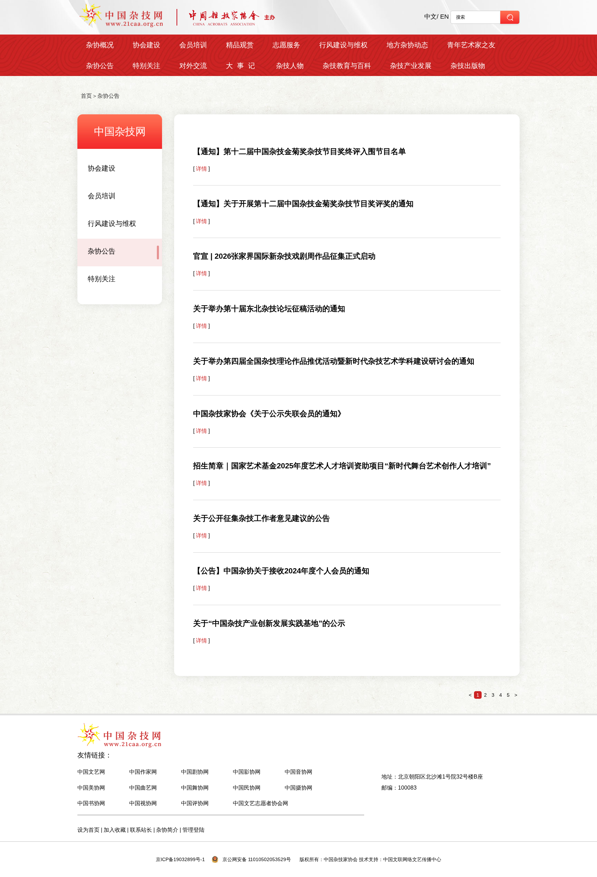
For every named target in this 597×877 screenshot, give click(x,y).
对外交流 (193, 65)
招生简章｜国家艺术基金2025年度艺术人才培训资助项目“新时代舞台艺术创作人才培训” (342, 465)
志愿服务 (286, 45)
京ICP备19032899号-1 (180, 859)
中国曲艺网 (143, 788)
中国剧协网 (195, 772)
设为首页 (88, 830)
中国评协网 (195, 803)
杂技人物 (290, 65)
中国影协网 (246, 772)
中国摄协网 (298, 788)
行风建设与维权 (343, 45)
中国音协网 (298, 772)
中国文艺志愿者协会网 (260, 803)
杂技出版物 (468, 65)
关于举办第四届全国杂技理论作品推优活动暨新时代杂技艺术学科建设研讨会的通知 (333, 361)
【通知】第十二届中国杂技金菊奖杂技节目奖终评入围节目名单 (299, 151)
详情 (201, 169)
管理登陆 (193, 830)
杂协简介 (167, 830)
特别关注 (146, 65)
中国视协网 (143, 803)
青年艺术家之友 (471, 45)
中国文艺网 (91, 772)
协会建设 (146, 45)
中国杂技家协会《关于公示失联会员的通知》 (269, 413)
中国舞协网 (195, 788)
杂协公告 (100, 65)
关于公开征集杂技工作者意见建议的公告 (261, 518)
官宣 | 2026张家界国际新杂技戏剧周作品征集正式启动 (284, 256)
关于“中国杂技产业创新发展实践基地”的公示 (269, 623)
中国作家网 (143, 772)
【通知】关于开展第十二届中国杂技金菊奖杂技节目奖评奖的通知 (303, 203)
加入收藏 (115, 830)
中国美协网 (91, 788)
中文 (430, 16)
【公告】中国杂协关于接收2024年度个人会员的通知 (281, 570)
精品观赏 (240, 45)
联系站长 (141, 830)
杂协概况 (100, 45)
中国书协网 (91, 803)
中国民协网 (246, 788)
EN (444, 16)
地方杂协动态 (407, 45)
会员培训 (193, 45)
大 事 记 (241, 65)
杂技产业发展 (411, 65)
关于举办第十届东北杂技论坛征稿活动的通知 (269, 308)
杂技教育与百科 (347, 65)
